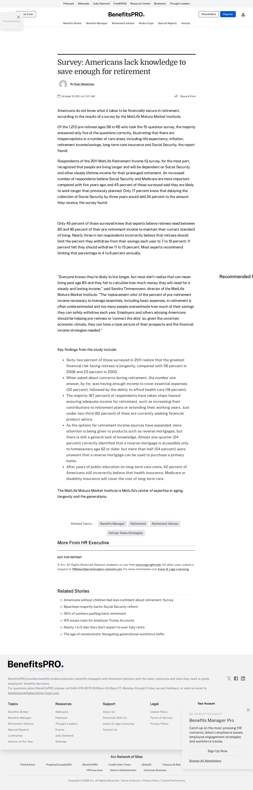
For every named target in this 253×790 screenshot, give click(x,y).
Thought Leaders (180, 3)
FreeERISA (120, 3)
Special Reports (18, 729)
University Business (155, 770)
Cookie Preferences (173, 780)
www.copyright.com (148, 564)
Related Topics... (82, 523)
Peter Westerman (84, 84)
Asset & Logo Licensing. (173, 569)
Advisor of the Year (20, 741)
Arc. (92, 780)
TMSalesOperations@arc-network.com (97, 569)
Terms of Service (161, 717)
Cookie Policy (159, 711)
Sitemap (60, 741)
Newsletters (209, 14)
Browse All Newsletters (205, 761)
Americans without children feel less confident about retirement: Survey (119, 600)
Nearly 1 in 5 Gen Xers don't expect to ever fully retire (104, 627)
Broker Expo (26, 14)
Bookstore (160, 3)
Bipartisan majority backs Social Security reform (101, 607)
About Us (109, 711)
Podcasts (68, 3)
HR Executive (94, 770)
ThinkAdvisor (27, 764)
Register (228, 14)
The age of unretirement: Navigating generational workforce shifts (114, 634)
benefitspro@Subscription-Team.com (33, 693)
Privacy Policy (159, 723)
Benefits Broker (18, 711)
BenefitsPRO (90, 764)
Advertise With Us (115, 717)
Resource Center (140, 3)
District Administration (123, 770)
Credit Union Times (120, 764)
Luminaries (15, 735)
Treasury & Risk (171, 764)
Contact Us (110, 729)
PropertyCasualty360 (59, 764)
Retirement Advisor (21, 723)
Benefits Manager (19, 717)
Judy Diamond (101, 3)
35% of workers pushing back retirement (95, 613)
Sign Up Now (217, 751)
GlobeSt (146, 764)
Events (59, 729)
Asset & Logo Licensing (118, 723)
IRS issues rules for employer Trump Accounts (99, 620)
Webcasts (83, 3)
